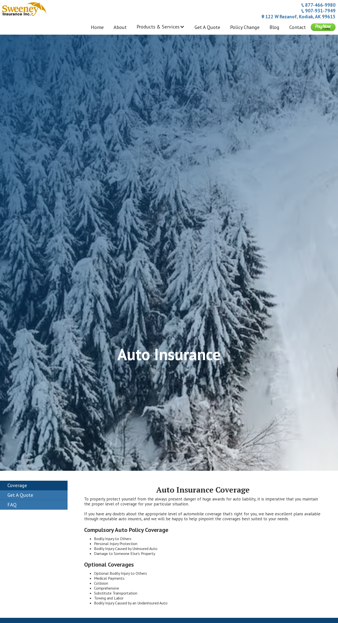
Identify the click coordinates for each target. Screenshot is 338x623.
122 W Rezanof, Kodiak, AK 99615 (300, 17)
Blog (274, 27)
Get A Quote (207, 27)
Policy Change (245, 27)
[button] (161, 29)
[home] (24, 8)
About (120, 27)
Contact (297, 27)
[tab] (34, 485)
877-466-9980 (320, 5)
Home (97, 27)
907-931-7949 (320, 11)
